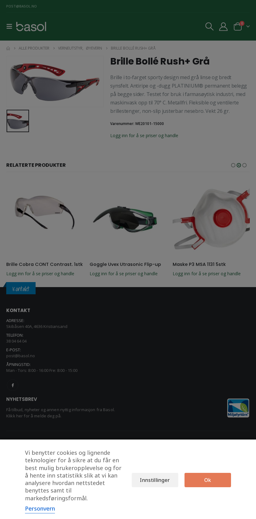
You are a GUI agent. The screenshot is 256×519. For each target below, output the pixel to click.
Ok (207, 480)
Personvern (40, 508)
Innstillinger (155, 480)
